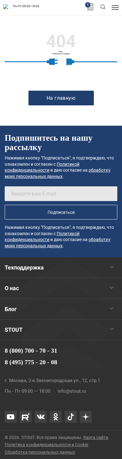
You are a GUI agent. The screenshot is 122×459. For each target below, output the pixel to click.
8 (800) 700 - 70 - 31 (31, 350)
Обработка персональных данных (40, 452)
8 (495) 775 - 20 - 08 (31, 362)
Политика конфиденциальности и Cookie (46, 444)
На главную (61, 98)
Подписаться (61, 212)
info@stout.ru (72, 391)
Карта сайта (95, 437)
